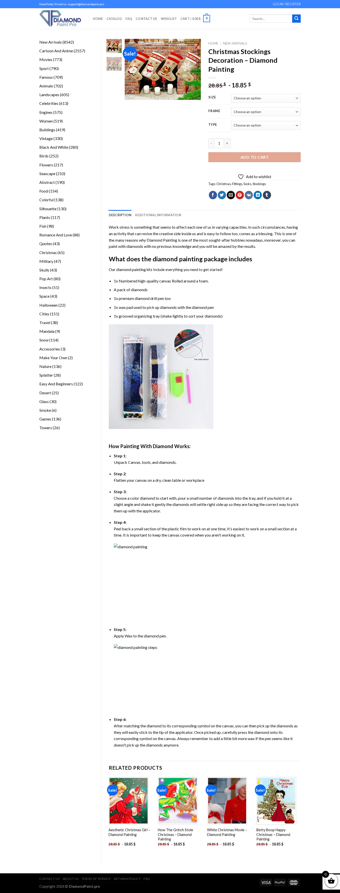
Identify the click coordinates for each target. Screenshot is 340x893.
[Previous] (132, 69)
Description (120, 215)
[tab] (120, 215)
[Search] (296, 18)
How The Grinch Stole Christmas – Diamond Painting (175, 834)
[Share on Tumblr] (267, 195)
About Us (71, 879)
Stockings (259, 184)
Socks (247, 184)
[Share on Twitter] (222, 195)
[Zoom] (131, 94)
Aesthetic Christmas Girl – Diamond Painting (129, 832)
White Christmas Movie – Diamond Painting (227, 832)
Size (212, 97)
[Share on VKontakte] (249, 195)
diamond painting (178, 259)
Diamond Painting (162, 240)
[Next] (193, 69)
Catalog (114, 19)
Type (212, 125)
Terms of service (96, 879)
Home (98, 19)
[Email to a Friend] (231, 195)
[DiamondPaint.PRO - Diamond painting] (60, 18)
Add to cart (254, 157)
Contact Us (146, 19)
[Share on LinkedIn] (258, 195)
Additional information (158, 215)
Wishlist (169, 19)
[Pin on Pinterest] (240, 195)
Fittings (237, 184)
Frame (214, 111)
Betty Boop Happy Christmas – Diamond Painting (273, 834)
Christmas (223, 184)
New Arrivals (235, 43)
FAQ (128, 19)
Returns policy (127, 879)
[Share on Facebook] (213, 195)
